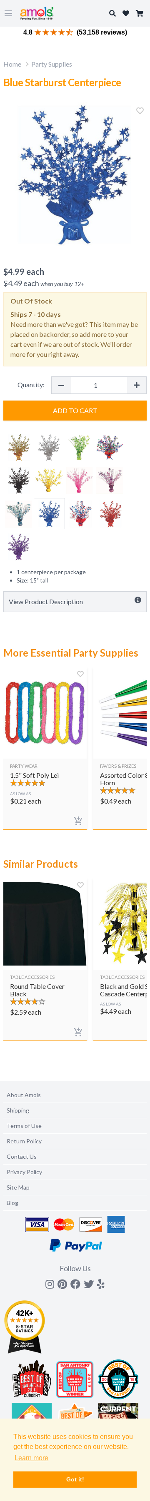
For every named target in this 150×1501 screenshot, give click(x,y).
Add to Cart (75, 410)
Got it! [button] (75, 1479)
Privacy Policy (24, 1171)
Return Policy (24, 1141)
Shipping (18, 1110)
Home (12, 64)
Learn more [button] (31, 1457)
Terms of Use (24, 1125)
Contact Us (22, 1156)
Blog (12, 1202)
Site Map (18, 1187)
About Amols (24, 1094)
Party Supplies (51, 64)
